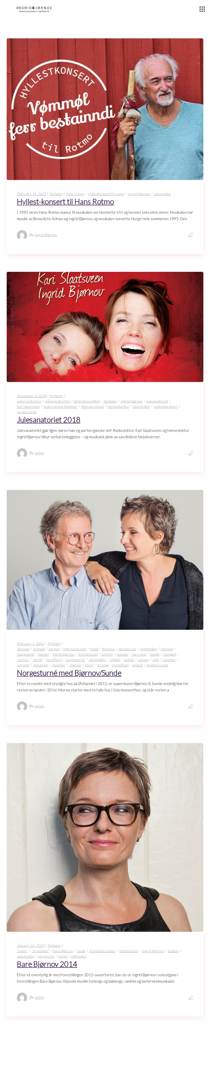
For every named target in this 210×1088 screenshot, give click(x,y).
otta (155, 659)
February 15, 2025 (31, 194)
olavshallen (162, 194)
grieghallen (148, 649)
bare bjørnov (63, 951)
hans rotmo (75, 194)
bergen (53, 649)
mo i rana (139, 654)
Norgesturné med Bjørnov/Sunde (69, 672)
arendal (39, 649)
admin (39, 453)
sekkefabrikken (165, 406)
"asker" (22, 951)
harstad (167, 649)
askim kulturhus (57, 401)
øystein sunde (157, 665)
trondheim (120, 665)
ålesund (23, 649)
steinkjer (58, 665)
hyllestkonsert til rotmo (106, 194)
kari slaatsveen (28, 406)
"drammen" (40, 951)
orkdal (129, 659)
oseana (143, 659)
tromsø (102, 665)
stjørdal (75, 665)
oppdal (115, 659)
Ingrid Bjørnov (46, 234)
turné (62, 956)
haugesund (25, 654)
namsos (23, 659)
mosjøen (169, 654)
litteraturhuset (92, 406)
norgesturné (75, 659)
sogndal (23, 665)
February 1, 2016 (30, 643)
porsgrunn (46, 956)
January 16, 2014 (30, 945)
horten (43, 654)
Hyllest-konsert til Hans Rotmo (65, 201)
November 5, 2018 (31, 396)
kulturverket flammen (60, 406)
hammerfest (128, 951)
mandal (122, 654)
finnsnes (108, 649)
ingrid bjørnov (139, 194)
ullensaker (79, 956)
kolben (173, 951)
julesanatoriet (157, 401)
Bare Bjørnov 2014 (47, 963)
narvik (37, 659)
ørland (137, 665)
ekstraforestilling (87, 401)
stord (89, 665)
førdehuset (127, 649)
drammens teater (102, 951)
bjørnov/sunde (74, 649)
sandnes (169, 659)
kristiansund (88, 654)
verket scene (26, 412)
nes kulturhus (118, 406)
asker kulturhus (29, 401)
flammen (110, 401)
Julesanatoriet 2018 (48, 419)
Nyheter (55, 194)
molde (154, 654)
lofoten (107, 654)
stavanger (40, 665)
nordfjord (53, 659)
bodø (94, 649)
